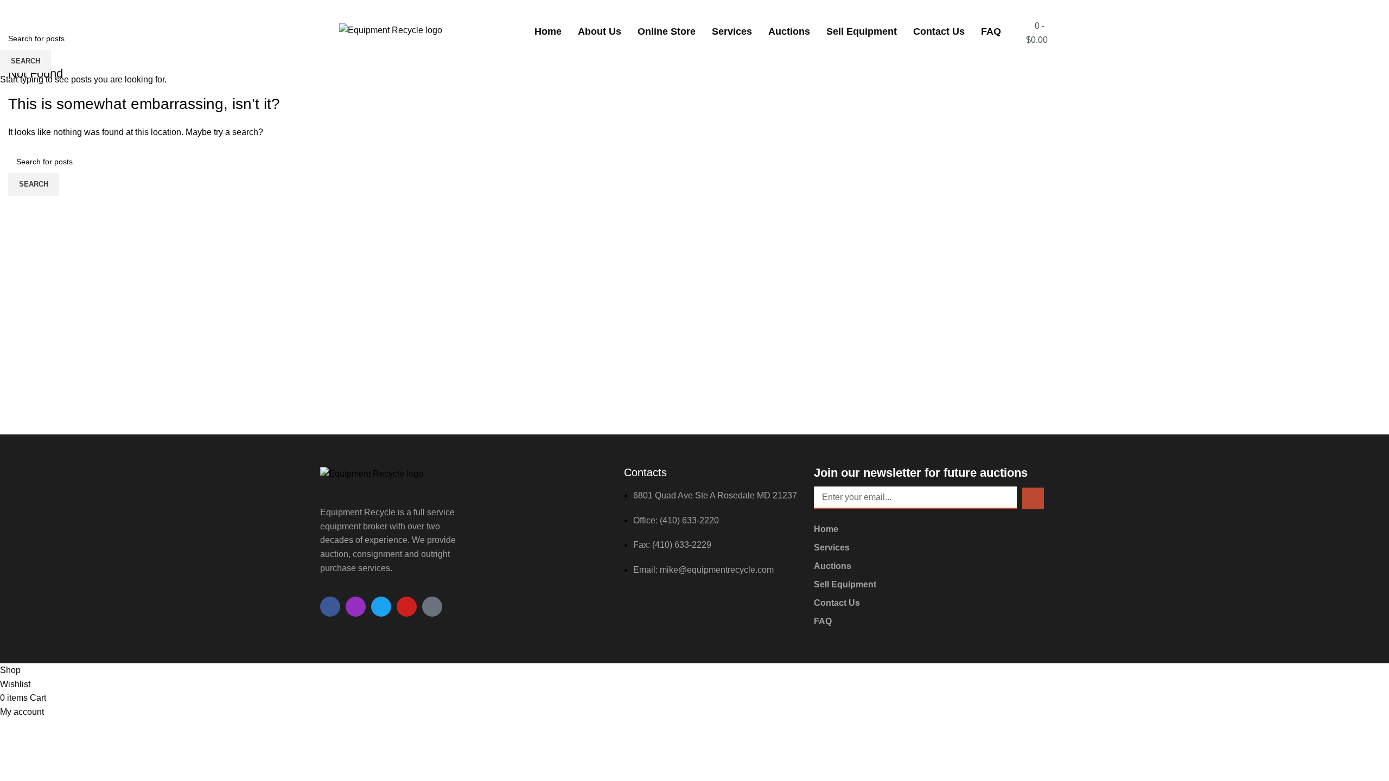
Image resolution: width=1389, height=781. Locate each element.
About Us (599, 31)
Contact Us (939, 31)
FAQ (991, 31)
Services (732, 31)
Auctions (789, 31)
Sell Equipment (861, 31)
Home (548, 31)
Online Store (667, 31)
